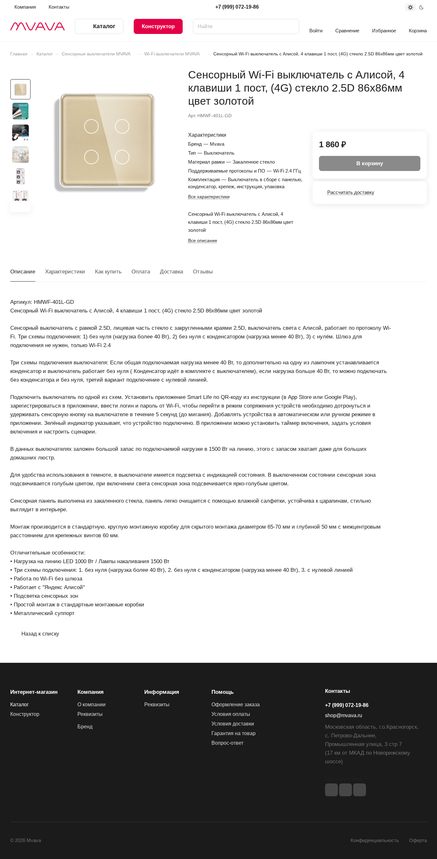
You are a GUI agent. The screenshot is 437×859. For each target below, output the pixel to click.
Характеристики (65, 272)
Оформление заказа (235, 704)
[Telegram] (345, 789)
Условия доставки (232, 723)
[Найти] (291, 26)
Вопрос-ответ (227, 743)
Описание (22, 272)
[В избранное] (391, 115)
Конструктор (158, 26)
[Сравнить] (406, 115)
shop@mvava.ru (343, 715)
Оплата (140, 272)
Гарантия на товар (233, 733)
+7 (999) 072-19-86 (237, 7)
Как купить (108, 272)
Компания (90, 692)
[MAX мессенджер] (359, 789)
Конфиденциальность (375, 840)
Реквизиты (90, 714)
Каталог (19, 704)
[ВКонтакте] (331, 789)
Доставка (171, 272)
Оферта (418, 840)
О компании (91, 704)
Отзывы (203, 272)
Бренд (84, 726)
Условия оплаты (230, 714)
